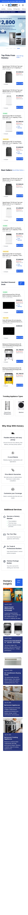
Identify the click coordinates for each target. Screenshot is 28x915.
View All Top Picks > (20, 56)
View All (21, 283)
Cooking (9, 9)
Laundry (3, 9)
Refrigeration (16, 9)
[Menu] (2, 5)
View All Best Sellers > (18, 170)
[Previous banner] (2, 30)
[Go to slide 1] (7, 48)
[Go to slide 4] (18, 48)
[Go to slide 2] (11, 48)
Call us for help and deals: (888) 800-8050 (13, 1)
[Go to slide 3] (14, 48)
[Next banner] (22, 30)
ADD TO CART (19, 83)
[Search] (6, 5)
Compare (6, 84)
